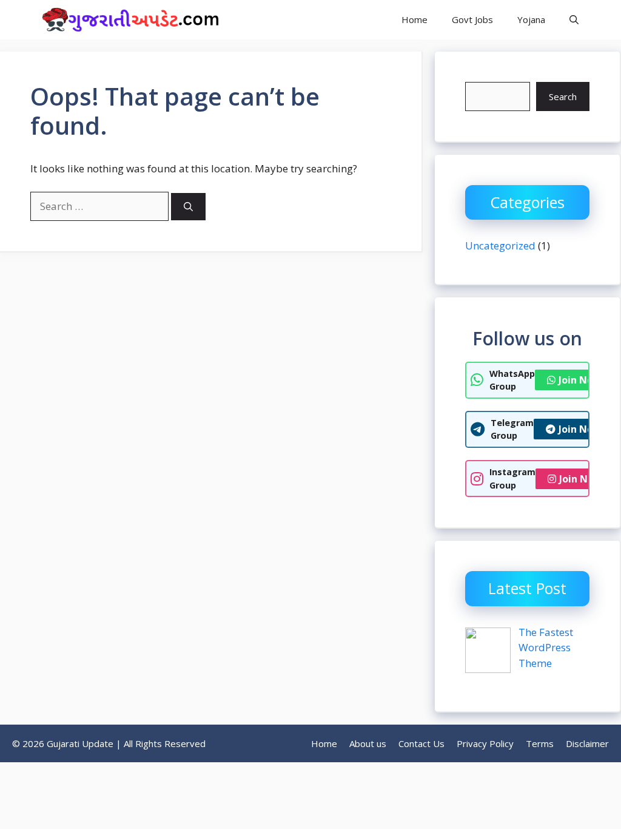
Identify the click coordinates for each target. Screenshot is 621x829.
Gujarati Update (291, 19)
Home (414, 19)
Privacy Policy (485, 743)
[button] (574, 19)
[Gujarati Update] (127, 19)
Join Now (580, 380)
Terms (540, 743)
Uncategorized (500, 245)
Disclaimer (587, 743)
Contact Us (421, 743)
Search (563, 96)
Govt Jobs (472, 19)
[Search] (188, 206)
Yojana (531, 19)
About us (367, 743)
